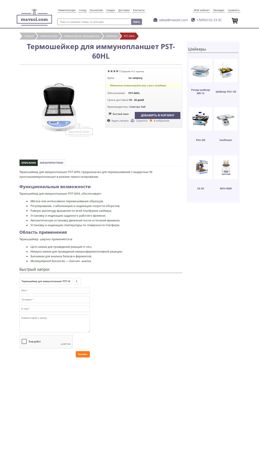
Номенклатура (67, 10)
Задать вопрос (120, 120)
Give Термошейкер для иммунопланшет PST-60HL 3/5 (114, 71)
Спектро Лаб (137, 106)
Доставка (124, 10)
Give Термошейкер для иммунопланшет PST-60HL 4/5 (117, 71)
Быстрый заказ (121, 114)
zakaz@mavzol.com (173, 20)
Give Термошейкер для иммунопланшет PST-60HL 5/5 (120, 71)
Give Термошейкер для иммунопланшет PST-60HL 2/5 (111, 71)
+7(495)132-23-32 (208, 20)
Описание (28, 162)
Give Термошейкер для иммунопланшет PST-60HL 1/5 (108, 71)
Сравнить (234, 10)
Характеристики (51, 162)
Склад (82, 10)
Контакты (139, 10)
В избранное (161, 120)
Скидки (110, 10)
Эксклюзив (96, 10)
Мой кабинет (202, 10)
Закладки (218, 10)
